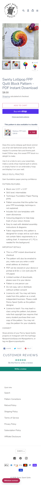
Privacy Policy (10, 424)
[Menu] (37, 10)
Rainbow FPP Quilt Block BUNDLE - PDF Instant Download (20, 131)
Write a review (20, 369)
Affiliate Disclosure (12, 436)
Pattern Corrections (12, 399)
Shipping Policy (11, 411)
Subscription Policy (12, 430)
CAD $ (20, 451)
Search (7, 393)
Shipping (6, 96)
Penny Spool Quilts (24, 477)
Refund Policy (10, 405)
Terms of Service (11, 417)
